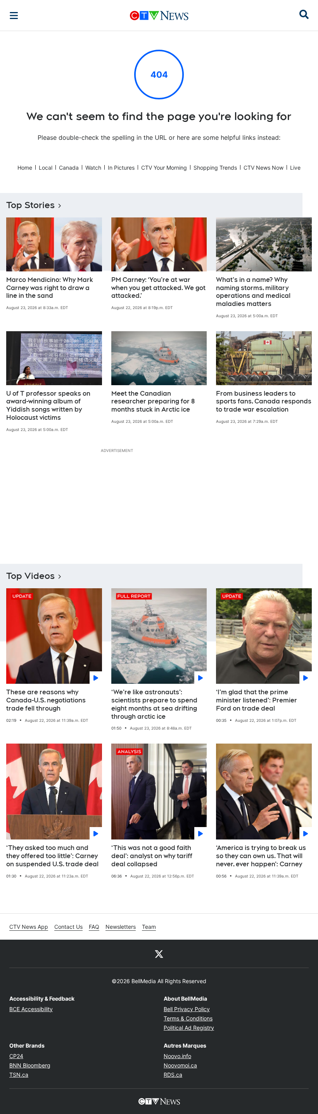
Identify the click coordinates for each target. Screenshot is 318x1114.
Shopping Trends (215, 167)
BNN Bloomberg (29, 1065)
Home (24, 167)
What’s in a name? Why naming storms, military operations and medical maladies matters (253, 292)
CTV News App (28, 926)
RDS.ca (173, 1074)
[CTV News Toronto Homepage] (159, 15)
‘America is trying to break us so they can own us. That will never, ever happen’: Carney (261, 856)
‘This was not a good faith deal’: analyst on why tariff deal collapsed (151, 856)
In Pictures (121, 167)
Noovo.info (177, 1056)
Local (45, 167)
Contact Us (68, 926)
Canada (69, 167)
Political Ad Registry (189, 1027)
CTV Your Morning (164, 167)
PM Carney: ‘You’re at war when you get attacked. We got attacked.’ (158, 288)
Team (149, 926)
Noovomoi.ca (180, 1065)
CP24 (16, 1056)
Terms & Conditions (188, 1018)
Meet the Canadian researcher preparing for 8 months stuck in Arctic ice (153, 402)
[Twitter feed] (159, 953)
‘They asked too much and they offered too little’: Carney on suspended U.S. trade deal (52, 856)
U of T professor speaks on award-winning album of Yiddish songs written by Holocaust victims (48, 405)
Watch (93, 167)
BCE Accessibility (31, 1009)
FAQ (94, 926)
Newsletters (120, 926)
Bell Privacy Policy (187, 1009)
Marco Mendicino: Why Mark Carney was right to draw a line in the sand (49, 288)
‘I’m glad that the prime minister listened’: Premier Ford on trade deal (256, 700)
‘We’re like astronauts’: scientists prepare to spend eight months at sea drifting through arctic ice (154, 704)
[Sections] (14, 15)
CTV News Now (263, 167)
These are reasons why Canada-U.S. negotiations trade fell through (46, 700)
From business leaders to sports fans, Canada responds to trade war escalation (263, 402)
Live (295, 167)
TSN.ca (18, 1074)
